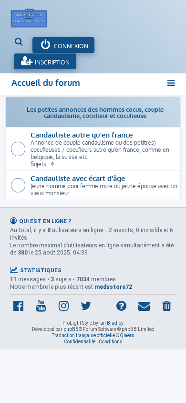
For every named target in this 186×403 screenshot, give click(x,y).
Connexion (70, 46)
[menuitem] (19, 42)
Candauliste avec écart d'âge (78, 178)
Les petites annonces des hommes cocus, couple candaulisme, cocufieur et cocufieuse (95, 112)
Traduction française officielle (83, 335)
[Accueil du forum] (34, 15)
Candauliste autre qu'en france (82, 134)
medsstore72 (113, 287)
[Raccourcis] (171, 82)
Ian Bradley (111, 323)
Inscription (51, 62)
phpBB (71, 329)
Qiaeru (127, 335)
